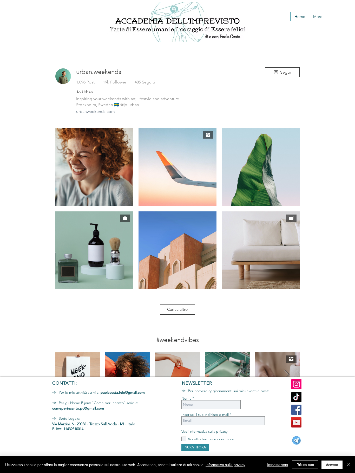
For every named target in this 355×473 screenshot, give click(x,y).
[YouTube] (296, 422)
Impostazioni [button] (277, 464)
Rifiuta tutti (305, 464)
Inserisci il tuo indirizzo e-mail (205, 414)
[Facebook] (296, 410)
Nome (186, 398)
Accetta (332, 464)
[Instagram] (296, 384)
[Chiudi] (349, 465)
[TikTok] (296, 397)
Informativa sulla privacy (225, 464)
